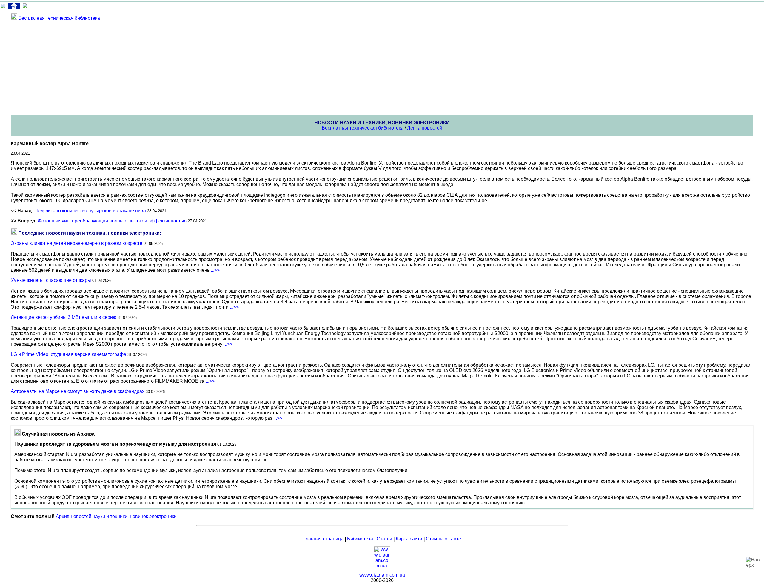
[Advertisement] (190, 67)
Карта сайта (409, 538)
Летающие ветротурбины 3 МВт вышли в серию (63, 317)
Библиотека (360, 538)
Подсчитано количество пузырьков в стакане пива (90, 210)
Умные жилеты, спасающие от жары (51, 280)
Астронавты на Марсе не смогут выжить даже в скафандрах (77, 391)
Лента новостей (424, 127)
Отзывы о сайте (443, 538)
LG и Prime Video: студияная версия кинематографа (68, 354)
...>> (215, 270)
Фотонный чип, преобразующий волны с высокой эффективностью (112, 220)
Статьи (384, 538)
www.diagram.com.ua (382, 574)
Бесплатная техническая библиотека (59, 18)
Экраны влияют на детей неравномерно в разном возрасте (76, 243)
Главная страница (323, 538)
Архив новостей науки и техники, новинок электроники (116, 516)
